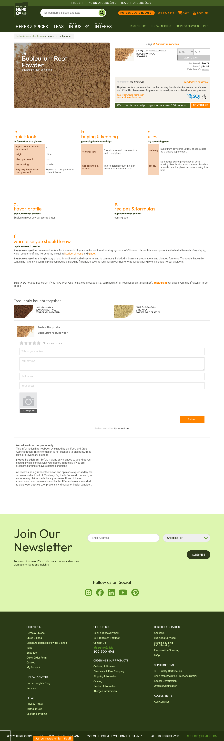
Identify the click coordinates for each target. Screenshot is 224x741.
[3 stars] (30, 343)
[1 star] (22, 343)
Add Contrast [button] (161, 701)
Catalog (31, 662)
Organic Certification (165, 685)
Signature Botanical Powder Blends (47, 642)
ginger (91, 253)
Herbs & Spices (32, 26)
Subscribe (198, 554)
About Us (159, 633)
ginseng (78, 253)
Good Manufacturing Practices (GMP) (175, 676)
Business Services (187, 26)
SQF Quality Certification (168, 671)
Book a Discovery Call (106, 633)
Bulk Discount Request (106, 637)
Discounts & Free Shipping (108, 671)
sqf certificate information (129, 97)
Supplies (32, 652)
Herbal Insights (161, 26)
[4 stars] (34, 343)
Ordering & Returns (104, 666)
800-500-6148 (166, 12)
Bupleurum (160, 282)
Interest (104, 25)
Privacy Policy (35, 704)
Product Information (104, 686)
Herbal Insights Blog (38, 683)
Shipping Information (105, 676)
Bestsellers (139, 26)
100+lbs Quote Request (136, 12)
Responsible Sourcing (166, 650)
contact (205, 69)
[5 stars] (39, 343)
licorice (68, 253)
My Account (33, 667)
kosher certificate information (130, 95)
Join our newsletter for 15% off (53, 738)
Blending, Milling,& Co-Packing (163, 644)
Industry (79, 25)
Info (205, 26)
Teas (58, 26)
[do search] (102, 13)
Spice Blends (34, 637)
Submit (192, 419)
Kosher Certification (165, 681)
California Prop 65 (37, 713)
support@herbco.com (202, 736)
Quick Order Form (37, 657)
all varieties (166, 44)
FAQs (157, 655)
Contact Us (200, 105)
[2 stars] (26, 343)
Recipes (31, 688)
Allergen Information (105, 691)
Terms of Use (34, 708)
